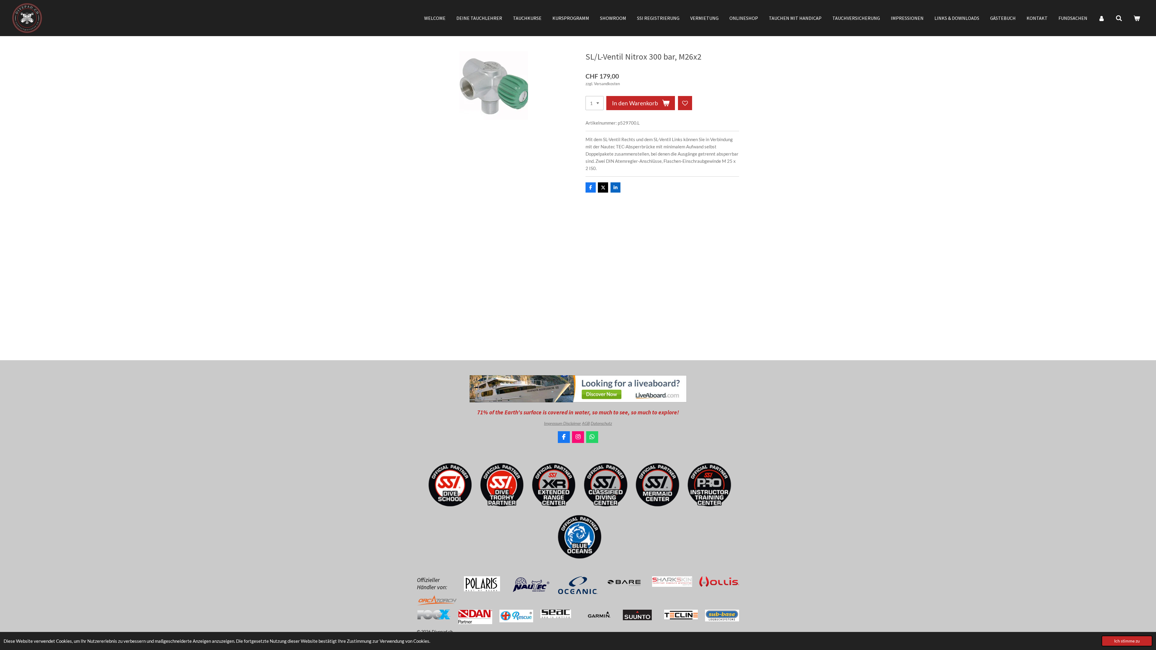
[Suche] (1119, 18)
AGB (586, 423)
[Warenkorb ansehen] (1137, 18)
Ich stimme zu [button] (1127, 641)
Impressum (553, 423)
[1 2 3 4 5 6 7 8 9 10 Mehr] (595, 103)
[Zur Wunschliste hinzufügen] (685, 103)
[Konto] (1101, 18)
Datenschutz (601, 423)
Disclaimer (572, 423)
